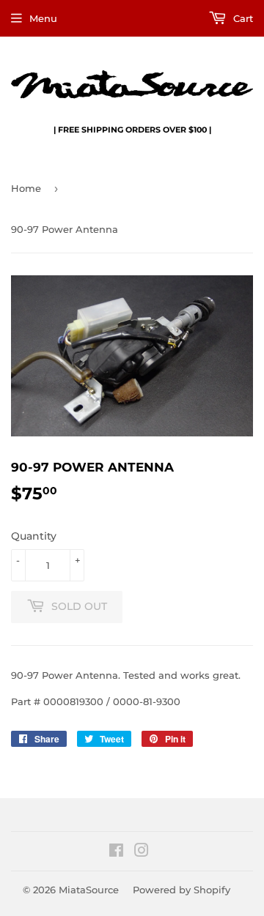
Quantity (33, 536)
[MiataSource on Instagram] (141, 852)
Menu (43, 18)
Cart (241, 18)
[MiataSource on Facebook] (116, 852)
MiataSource (89, 889)
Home (26, 188)
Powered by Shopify (181, 889)
